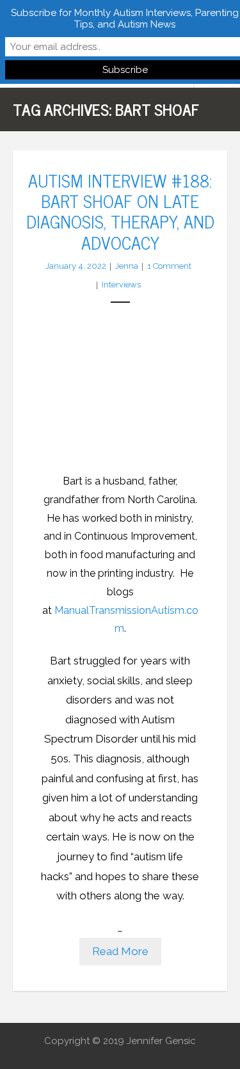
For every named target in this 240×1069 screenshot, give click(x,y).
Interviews (121, 284)
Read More (120, 951)
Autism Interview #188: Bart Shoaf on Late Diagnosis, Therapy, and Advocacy (120, 211)
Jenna (126, 266)
